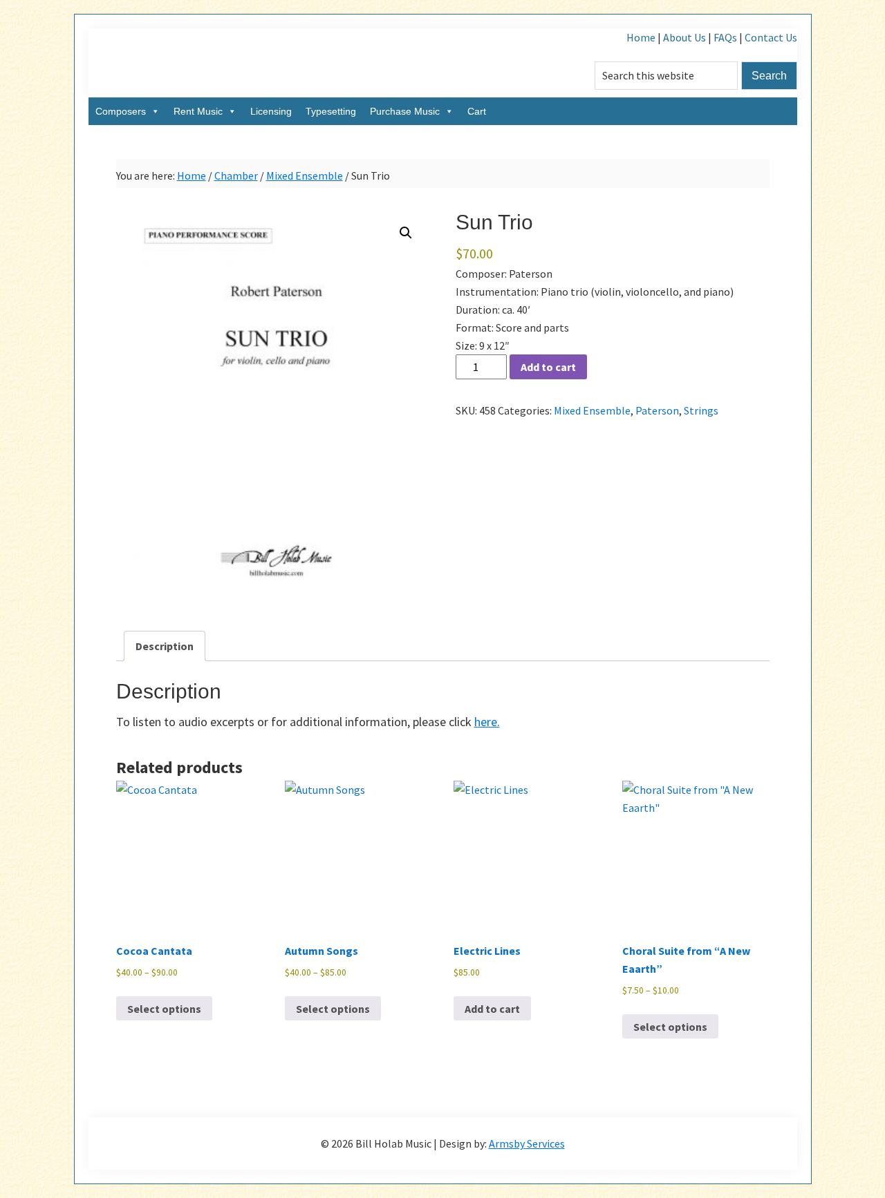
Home (640, 37)
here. (487, 722)
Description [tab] (165, 646)
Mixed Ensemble (304, 175)
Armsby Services (527, 1143)
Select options (164, 1009)
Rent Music (198, 111)
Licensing (271, 111)
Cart (476, 111)
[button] (405, 232)
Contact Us (771, 37)
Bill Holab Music (226, 62)
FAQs (725, 37)
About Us (684, 37)
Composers (120, 111)
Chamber (236, 175)
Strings (701, 410)
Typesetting (331, 111)
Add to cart (548, 367)
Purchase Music (405, 111)
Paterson (657, 410)
